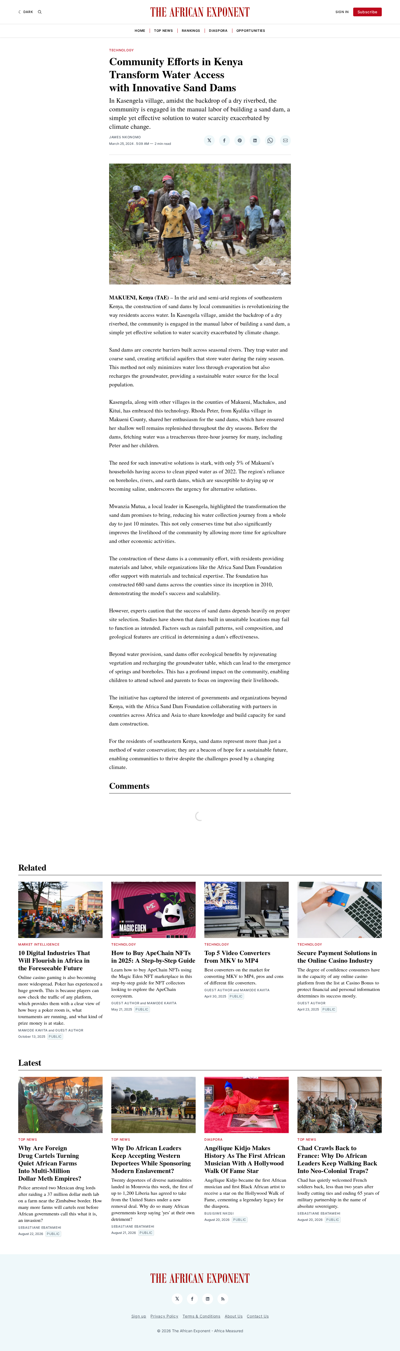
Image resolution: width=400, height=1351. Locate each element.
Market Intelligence (38, 944)
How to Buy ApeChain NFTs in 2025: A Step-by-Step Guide (153, 956)
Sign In (342, 12)
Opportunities (250, 31)
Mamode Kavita (33, 1030)
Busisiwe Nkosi (219, 1213)
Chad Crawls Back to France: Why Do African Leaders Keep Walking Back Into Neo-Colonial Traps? (337, 1159)
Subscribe (367, 12)
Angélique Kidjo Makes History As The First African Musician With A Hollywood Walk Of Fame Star (244, 1159)
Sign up (138, 1316)
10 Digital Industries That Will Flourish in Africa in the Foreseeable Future (54, 960)
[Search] (40, 12)
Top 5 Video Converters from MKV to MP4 (237, 956)
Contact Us (258, 1316)
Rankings (191, 31)
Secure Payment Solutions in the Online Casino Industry (337, 956)
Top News (163, 31)
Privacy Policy (164, 1316)
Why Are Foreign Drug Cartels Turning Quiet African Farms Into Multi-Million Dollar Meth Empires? (49, 1163)
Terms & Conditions (201, 1316)
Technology (121, 50)
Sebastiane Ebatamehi (39, 1227)
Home (140, 31)
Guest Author (69, 1030)
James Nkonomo (125, 137)
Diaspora (218, 31)
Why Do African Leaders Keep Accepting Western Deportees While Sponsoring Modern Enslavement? (151, 1159)
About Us (234, 1316)
